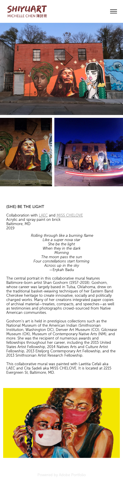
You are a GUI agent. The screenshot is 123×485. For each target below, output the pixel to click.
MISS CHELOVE (70, 215)
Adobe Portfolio (72, 475)
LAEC (43, 215)
